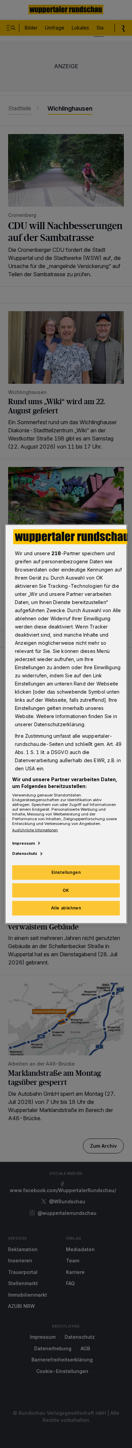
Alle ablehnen (66, 907)
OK (66, 889)
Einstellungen (66, 872)
